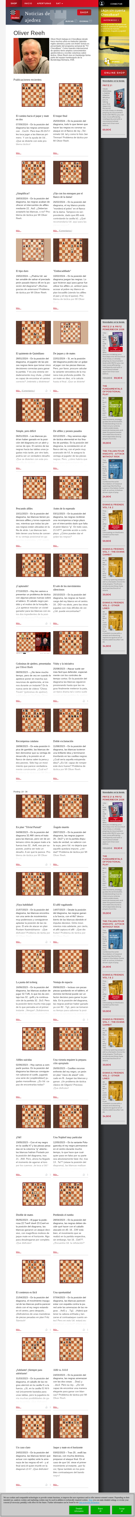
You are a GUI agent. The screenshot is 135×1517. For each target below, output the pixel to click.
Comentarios (65, 231)
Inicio (28, 3)
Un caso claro (23, 1447)
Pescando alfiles (24, 508)
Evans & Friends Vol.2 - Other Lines (113, 605)
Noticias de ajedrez (37, 17)
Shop (14, 3)
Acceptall (121, 1509)
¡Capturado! (22, 586)
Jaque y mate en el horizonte (68, 1447)
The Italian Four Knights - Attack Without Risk (114, 454)
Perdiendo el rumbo (63, 1214)
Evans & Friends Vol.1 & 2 (113, 506)
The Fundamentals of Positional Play (112, 390)
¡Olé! (18, 1137)
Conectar (116, 4)
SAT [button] (58, 3)
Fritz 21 (107, 85)
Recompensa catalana (27, 741)
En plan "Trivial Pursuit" (29, 827)
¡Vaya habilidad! (24, 904)
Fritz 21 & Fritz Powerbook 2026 (113, 328)
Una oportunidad (62, 1292)
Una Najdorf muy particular (67, 1137)
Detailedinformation (78, 1509)
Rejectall (100, 1509)
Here (91, 1500)
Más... (18, 153)
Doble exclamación (63, 741)
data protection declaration (89, 1502)
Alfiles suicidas (24, 1059)
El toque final (60, 115)
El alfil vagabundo (62, 904)
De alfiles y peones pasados (67, 431)
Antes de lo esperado (64, 508)
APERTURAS (44, 3)
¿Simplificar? (23, 193)
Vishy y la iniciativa (63, 663)
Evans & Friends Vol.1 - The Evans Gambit (114, 552)
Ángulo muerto (61, 827)
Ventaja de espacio (62, 982)
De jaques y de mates (64, 353)
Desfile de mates (24, 1214)
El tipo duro (22, 271)
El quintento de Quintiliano (30, 353)
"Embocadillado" (62, 271)
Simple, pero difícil (26, 431)
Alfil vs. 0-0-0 (60, 1370)
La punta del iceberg (26, 982)
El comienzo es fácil (26, 1292)
